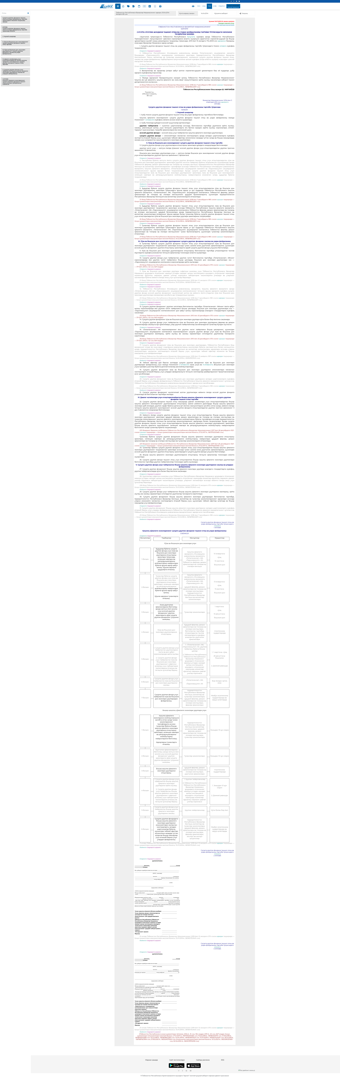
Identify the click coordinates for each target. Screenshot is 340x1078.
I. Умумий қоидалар (9, 36)
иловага (223, 46)
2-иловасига (184, 365)
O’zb (214, 6)
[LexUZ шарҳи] (133, 6)
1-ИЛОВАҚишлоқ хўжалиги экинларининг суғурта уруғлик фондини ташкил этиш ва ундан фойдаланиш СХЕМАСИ (14, 81)
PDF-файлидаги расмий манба (225, 25)
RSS (222, 1060)
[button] (15, 20)
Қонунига (191, 37)
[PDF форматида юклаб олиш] (155, 6)
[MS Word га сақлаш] (149, 6)
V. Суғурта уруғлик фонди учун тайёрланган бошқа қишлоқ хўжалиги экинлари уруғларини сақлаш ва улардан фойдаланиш (15, 72)
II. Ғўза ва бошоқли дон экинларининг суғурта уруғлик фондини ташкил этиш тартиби (15, 43)
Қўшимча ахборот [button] (221, 13)
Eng (204, 6)
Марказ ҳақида (151, 1060)
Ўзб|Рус (222, 6)
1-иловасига (149, 120)
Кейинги (143, 68)
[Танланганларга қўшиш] (123, 6)
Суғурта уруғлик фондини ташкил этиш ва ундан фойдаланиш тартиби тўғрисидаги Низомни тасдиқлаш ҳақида (15, 20)
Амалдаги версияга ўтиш (226, 23)
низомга (217, 526)
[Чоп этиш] (160, 6)
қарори (220, 64)
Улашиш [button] (245, 13)
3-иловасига (208, 365)
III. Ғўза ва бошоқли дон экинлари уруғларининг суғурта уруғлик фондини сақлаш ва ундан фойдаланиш (14, 52)
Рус (198, 6)
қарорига (224, 102)
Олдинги (143, 51)
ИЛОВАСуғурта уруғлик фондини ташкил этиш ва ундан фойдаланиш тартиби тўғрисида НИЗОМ (15, 29)
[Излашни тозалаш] (28, 13)
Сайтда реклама (203, 1060)
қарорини (222, 41)
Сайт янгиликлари (177, 1060)
